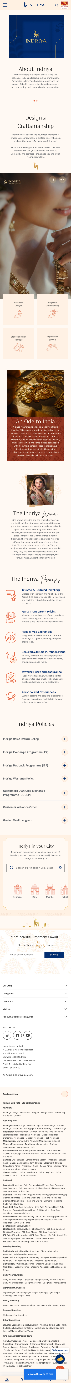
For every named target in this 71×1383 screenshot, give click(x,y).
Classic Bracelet (11, 1153)
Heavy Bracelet (44, 1305)
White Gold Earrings (45, 1216)
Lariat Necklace (10, 1135)
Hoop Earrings (33, 1125)
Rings (15, 1112)
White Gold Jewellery (24, 1216)
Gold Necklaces (26, 1188)
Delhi (54, 1347)
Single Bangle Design (36, 1160)
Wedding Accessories (41, 1267)
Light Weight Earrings (36, 1292)
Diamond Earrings (41, 1194)
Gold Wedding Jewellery (27, 1251)
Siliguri (47, 1363)
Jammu (7, 1356)
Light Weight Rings (21, 1296)
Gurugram (46, 1350)
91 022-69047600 (11, 1067)
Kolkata (44, 1356)
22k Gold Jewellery (21, 1229)
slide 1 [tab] (34, 101)
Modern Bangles (34, 1163)
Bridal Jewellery (30, 1325)
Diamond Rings (58, 1194)
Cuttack (23, 1347)
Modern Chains (18, 1172)
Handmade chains (35, 1172)
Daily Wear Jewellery (13, 1275)
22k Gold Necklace (48, 1232)
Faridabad (8, 1350)
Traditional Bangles (57, 1160)
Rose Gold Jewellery (23, 1207)
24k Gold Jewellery (21, 1226)
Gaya (17, 1350)
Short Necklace (20, 1131)
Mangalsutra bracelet (49, 1141)
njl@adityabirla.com (22, 1064)
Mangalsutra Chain (26, 1147)
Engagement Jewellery (28, 1257)
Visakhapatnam (25, 1366)
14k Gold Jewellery (20, 1241)
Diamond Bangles (11, 1198)
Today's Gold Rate (11, 1103)
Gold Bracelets (10, 1188)
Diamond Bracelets (31, 1198)
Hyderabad (34, 1353)
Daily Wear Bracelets (54, 1279)
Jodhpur (16, 1356)
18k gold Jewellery (21, 1235)
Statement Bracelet (29, 1153)
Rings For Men (29, 1169)
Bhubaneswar (21, 1344)
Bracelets (7, 1115)
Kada (5, 1163)
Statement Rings (12, 1169)
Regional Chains (53, 1172)
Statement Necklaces (13, 1138)
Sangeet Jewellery (50, 1257)
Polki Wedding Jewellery (25, 1254)
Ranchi (39, 1363)
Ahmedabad (15, 1341)
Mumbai (30, 1359)
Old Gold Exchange (31, 1103)
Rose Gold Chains (21, 1210)
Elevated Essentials (12, 1325)
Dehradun (45, 1347)
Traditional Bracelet (50, 1153)
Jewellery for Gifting (23, 1328)
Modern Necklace (34, 1138)
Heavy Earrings (28, 1305)
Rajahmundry (27, 1363)
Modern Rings (60, 1166)
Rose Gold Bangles (40, 1210)
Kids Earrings (60, 1128)
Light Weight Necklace (14, 1292)
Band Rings (14, 1166)
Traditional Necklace (30, 1135)
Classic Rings (45, 1166)
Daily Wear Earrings (12, 1279)
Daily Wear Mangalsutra (54, 1283)
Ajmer (25, 1341)
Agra (5, 1341)
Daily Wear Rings (33, 1283)
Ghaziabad (27, 1350)
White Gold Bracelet (40, 1219)
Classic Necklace (50, 1135)
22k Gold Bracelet (11, 1232)
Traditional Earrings (22, 1128)
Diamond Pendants (53, 1201)
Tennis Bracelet (37, 1150)
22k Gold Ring (38, 1229)
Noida (47, 1359)
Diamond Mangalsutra (13, 1201)
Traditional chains (27, 1175)
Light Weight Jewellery (14, 1288)
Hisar (16, 1353)
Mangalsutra (47, 1112)
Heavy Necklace (11, 1305)
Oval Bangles (18, 1160)
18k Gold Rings (55, 1235)
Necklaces (25, 1112)
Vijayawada (10, 1366)
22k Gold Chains (29, 1232)
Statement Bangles (53, 1163)
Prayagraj (8, 1363)
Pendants (59, 1112)
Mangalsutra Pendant (27, 1141)
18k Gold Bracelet (25, 1238)
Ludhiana (8, 1359)
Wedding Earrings (25, 1264)
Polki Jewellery (16, 1204)
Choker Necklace (38, 1131)
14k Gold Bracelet (39, 1241)
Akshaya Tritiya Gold (50, 1325)
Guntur (36, 1350)
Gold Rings (43, 1185)
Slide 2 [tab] (37, 101)
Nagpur (39, 1359)
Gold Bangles (56, 1185)
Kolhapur (34, 1356)
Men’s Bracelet (54, 1150)
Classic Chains (10, 1175)
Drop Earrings (18, 1125)
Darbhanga (34, 1347)
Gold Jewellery (15, 1185)
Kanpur (25, 1356)
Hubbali (23, 1353)
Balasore (34, 1341)
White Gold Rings (22, 1223)
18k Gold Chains (38, 1235)
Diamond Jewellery (22, 1194)
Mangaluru (19, 1359)
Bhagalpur (8, 1344)
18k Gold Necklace (45, 1238)
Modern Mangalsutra (13, 1144)
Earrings (7, 1112)
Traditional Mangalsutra (36, 1144)
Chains (17, 1115)
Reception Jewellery (23, 1260)
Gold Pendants (10, 1191)
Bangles (35, 1112)
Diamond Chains (34, 1201)
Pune (17, 1363)
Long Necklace (55, 1131)
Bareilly (44, 1341)
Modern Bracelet (20, 1150)
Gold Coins (24, 1191)
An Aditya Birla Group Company (18, 1075)
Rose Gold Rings (21, 1213)
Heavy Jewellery (11, 1300)
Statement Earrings (42, 1128)
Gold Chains (41, 1188)
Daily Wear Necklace (13, 1283)
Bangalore (54, 1341)
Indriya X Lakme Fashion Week (18, 1331)
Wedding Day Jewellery (46, 1260)
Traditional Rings (30, 1166)
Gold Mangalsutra (56, 1188)
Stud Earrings (48, 1125)
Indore (44, 1353)
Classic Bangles (17, 1163)
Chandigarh (47, 1344)
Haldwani (7, 1353)
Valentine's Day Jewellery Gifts (49, 1328)
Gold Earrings (30, 1185)
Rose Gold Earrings (43, 1207)
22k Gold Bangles (55, 1229)
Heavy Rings (59, 1305)
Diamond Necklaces (51, 1198)
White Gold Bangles (20, 1219)
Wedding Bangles (44, 1264)
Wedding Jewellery (12, 1246)
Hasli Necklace (52, 1138)
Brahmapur (35, 1344)
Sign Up (54, 954)
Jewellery (7, 1108)
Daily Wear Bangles (33, 1279)
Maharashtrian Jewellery (15, 1315)
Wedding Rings (22, 1267)
